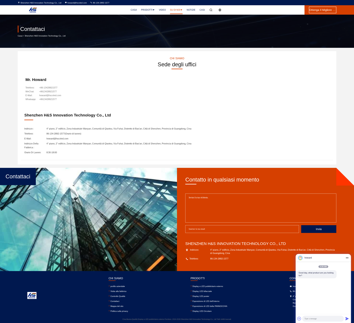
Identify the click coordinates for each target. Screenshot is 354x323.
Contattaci (114, 301)
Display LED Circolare (202, 311)
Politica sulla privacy (119, 311)
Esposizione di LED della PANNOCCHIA (209, 306)
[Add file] (299, 319)
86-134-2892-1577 (100, 3)
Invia (319, 229)
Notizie (191, 10)
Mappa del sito (116, 306)
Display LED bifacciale (202, 291)
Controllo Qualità (117, 296)
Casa (134, 10)
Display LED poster (200, 296)
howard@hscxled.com (77, 3)
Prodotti (147, 10)
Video (162, 10)
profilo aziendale (117, 286)
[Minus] (347, 257)
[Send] (347, 319)
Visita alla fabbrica (118, 291)
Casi (202, 10)
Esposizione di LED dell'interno (205, 301)
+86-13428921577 (48, 87)
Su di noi (175, 10)
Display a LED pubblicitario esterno (207, 286)
